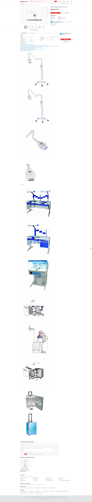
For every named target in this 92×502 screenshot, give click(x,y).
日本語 (54, 497)
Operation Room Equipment (23, 477)
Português (34, 497)
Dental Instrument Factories (45, 491)
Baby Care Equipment (48, 477)
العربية (49, 497)
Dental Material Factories (37, 491)
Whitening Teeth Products (65, 491)
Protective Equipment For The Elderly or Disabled (64, 480)
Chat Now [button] (66, 41)
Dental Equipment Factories (24, 491)
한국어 (51, 497)
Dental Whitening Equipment (58, 491)
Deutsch (44, 497)
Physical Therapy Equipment (49, 480)
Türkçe (60, 497)
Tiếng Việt (62, 497)
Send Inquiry (65, 39)
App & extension (63, 3)
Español (31, 497)
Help (59, 3)
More (20, 494)
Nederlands (47, 497)
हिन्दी (55, 497)
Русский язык (39, 497)
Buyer (55, 3)
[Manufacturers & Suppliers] (24, 1)
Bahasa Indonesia (66, 497)
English (29, 497)
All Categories (22, 3)
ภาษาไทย (58, 497)
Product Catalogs (30, 476)
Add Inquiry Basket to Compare (35, 29)
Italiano (42, 497)
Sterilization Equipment (22, 480)
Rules (71, 3)
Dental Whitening (51, 491)
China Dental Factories (30, 491)
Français (36, 497)
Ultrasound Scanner (61, 477)
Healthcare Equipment (35, 480)
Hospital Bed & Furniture (35, 477)
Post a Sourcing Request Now (40, 454)
